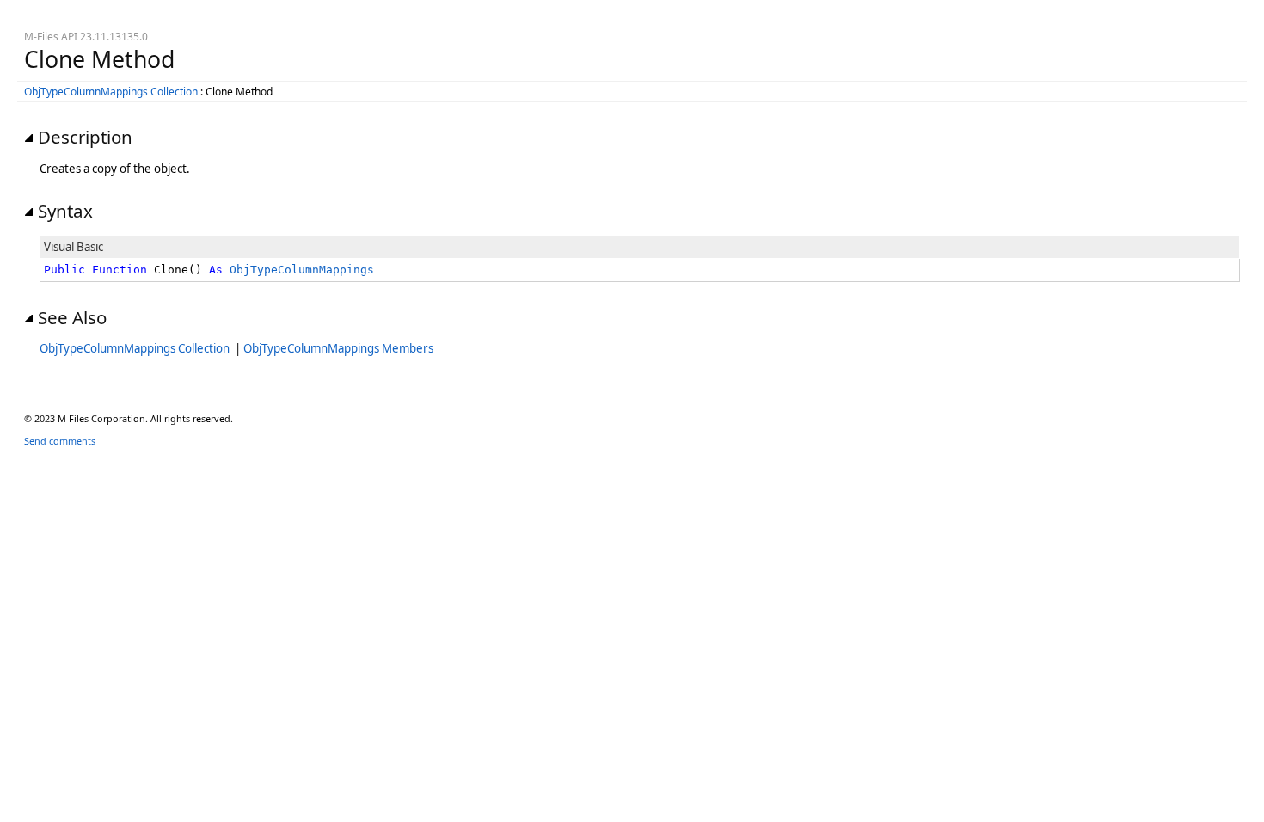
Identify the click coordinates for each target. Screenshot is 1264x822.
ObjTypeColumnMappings (302, 269)
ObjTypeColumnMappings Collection (111, 91)
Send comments (59, 440)
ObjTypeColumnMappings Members (338, 348)
